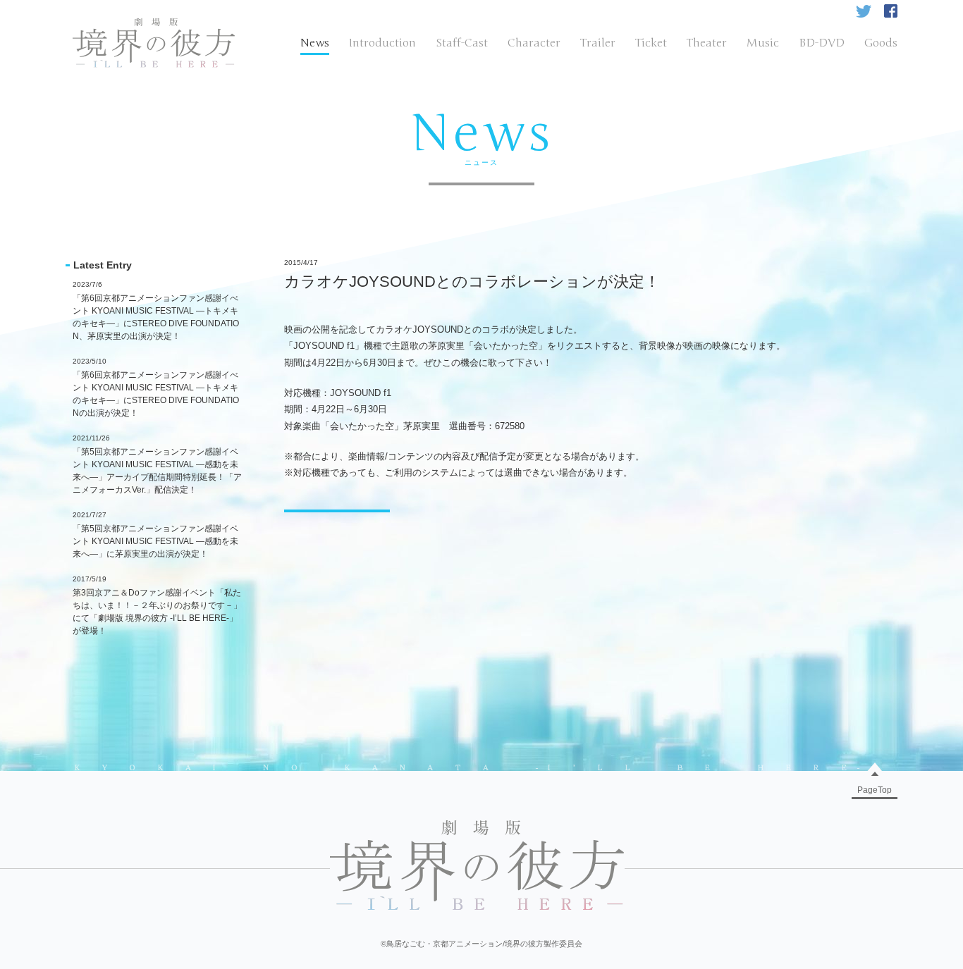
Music (763, 43)
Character (534, 43)
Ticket (651, 43)
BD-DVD (822, 43)
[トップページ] (154, 24)
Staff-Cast (462, 43)
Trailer (597, 43)
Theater (707, 43)
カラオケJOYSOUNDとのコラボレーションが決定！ (472, 281)
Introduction (382, 43)
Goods (880, 43)
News (314, 43)
